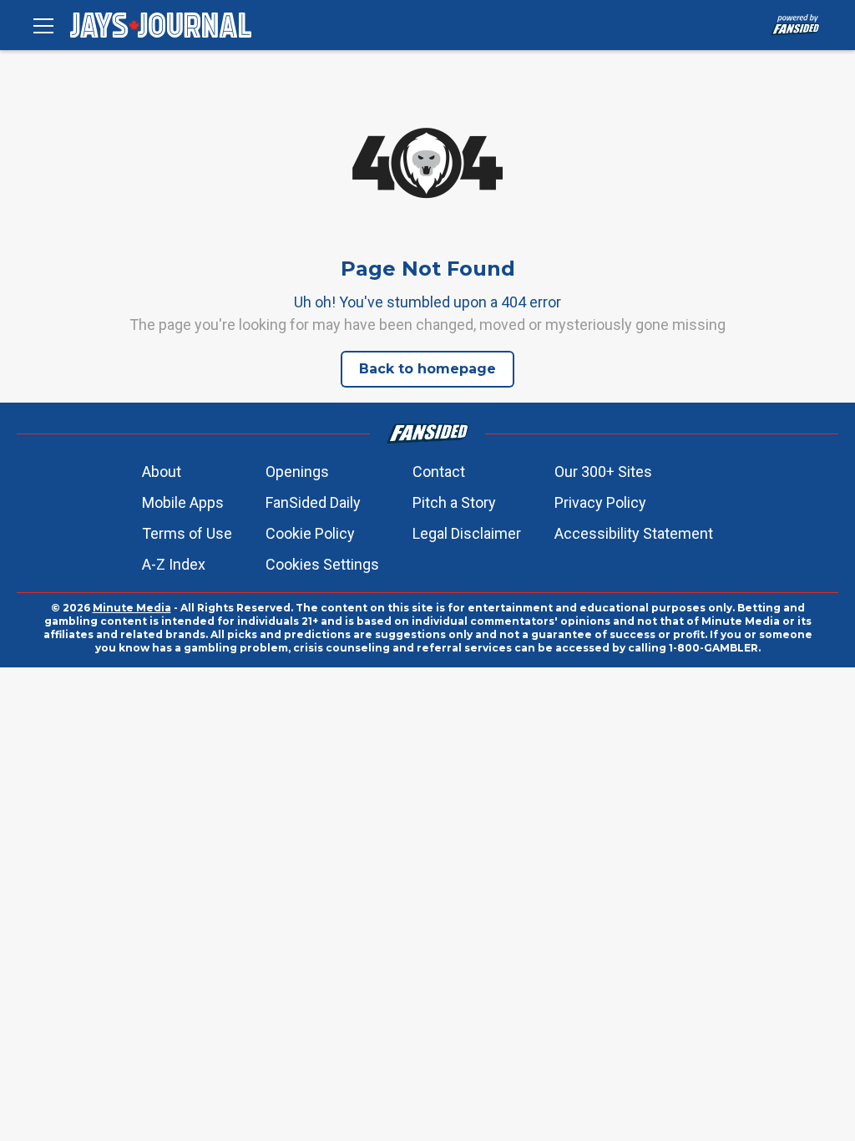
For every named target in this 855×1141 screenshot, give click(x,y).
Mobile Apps (183, 502)
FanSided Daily (313, 502)
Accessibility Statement (633, 533)
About (161, 471)
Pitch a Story (454, 502)
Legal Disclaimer (466, 533)
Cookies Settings (322, 564)
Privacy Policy (600, 502)
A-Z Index (173, 564)
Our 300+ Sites (603, 471)
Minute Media (132, 607)
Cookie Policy (310, 533)
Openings (297, 471)
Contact (438, 471)
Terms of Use (187, 533)
